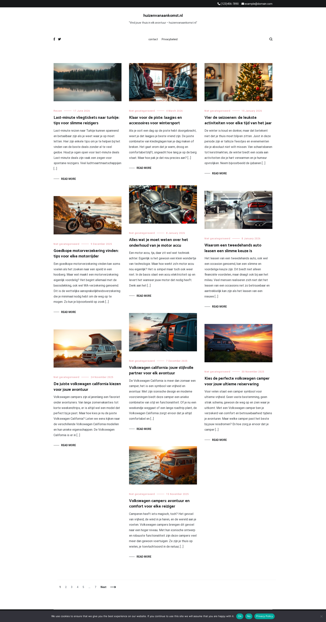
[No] (321, 616)
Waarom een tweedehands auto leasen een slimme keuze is (233, 248)
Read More (68, 178)
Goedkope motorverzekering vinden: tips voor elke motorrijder (86, 254)
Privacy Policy (264, 616)
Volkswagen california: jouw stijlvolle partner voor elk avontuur (161, 370)
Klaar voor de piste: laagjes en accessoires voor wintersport (155, 120)
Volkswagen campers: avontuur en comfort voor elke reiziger (159, 504)
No (249, 616)
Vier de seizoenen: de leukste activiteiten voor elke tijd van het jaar (238, 120)
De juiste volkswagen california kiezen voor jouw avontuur (87, 387)
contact (153, 39)
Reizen (58, 111)
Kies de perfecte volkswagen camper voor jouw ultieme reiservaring (237, 381)
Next (103, 587)
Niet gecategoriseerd (142, 111)
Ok (239, 616)
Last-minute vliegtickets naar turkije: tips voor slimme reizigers (86, 120)
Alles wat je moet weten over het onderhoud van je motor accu (158, 243)
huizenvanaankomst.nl (163, 15)
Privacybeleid (170, 39)
